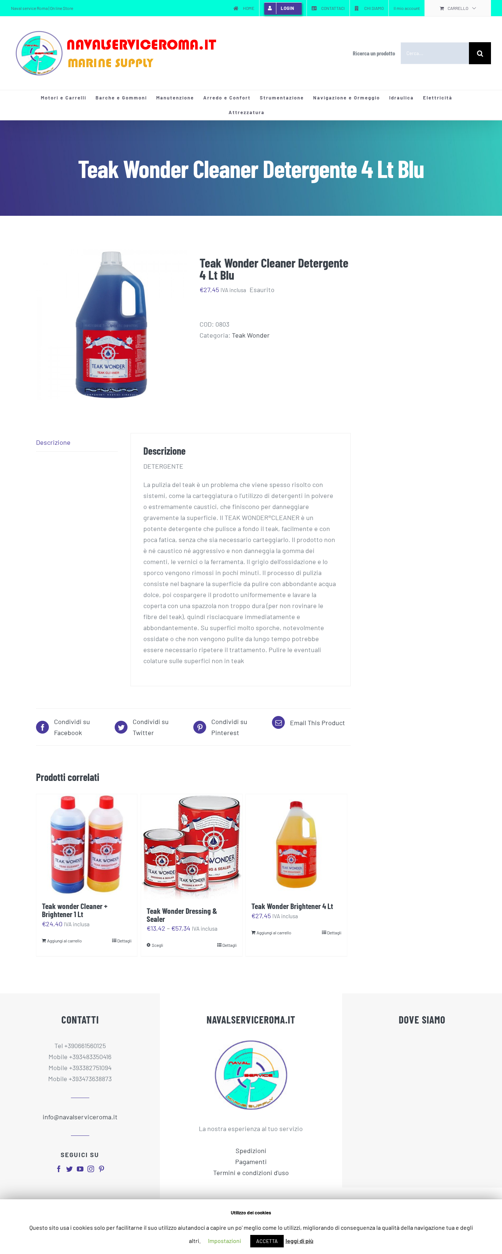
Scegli (157, 945)
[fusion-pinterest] (101, 1169)
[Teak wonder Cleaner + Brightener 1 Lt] (86, 844)
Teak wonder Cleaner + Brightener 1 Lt (74, 910)
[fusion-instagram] (90, 1169)
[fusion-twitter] (69, 1169)
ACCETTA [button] (267, 1241)
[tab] (77, 442)
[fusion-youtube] (80, 1169)
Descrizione (53, 442)
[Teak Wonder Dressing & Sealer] (191, 846)
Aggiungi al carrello (64, 940)
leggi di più (299, 1240)
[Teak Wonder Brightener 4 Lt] (296, 844)
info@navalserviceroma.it (80, 1117)
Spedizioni (251, 1150)
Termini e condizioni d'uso (251, 1172)
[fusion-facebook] (58, 1169)
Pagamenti (251, 1161)
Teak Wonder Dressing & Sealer (182, 914)
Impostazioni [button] (224, 1240)
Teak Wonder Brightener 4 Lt (292, 905)
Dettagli (124, 940)
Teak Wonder (251, 335)
